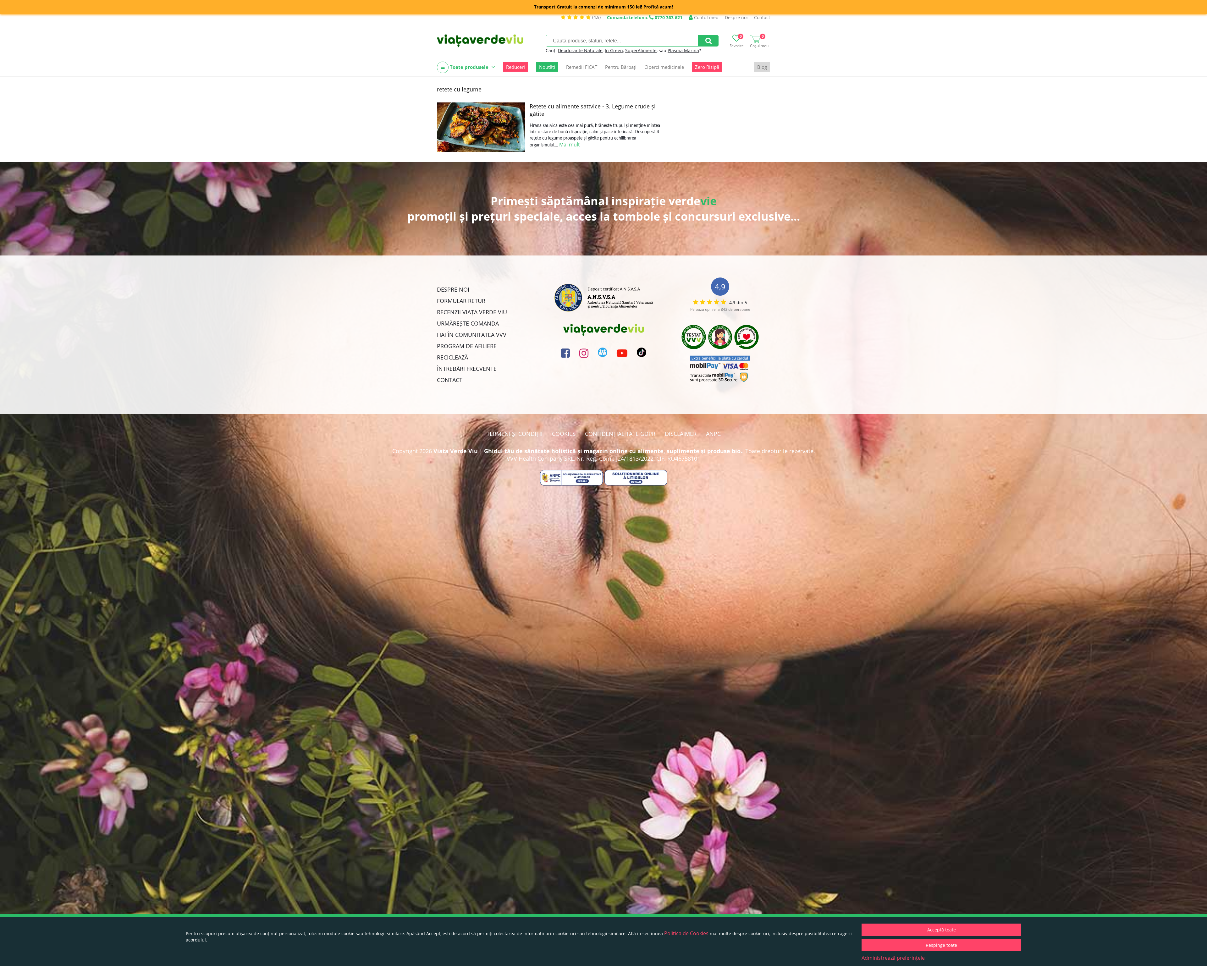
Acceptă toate (941, 930)
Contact (762, 17)
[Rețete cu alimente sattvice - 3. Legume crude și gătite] (481, 127)
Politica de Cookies (686, 933)
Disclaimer (681, 433)
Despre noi (736, 17)
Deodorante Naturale (580, 50)
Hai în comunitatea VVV (471, 334)
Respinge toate (941, 945)
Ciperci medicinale (664, 67)
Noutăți (547, 67)
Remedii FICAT (581, 67)
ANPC (713, 433)
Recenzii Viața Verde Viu (472, 312)
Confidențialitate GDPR (620, 433)
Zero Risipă (707, 67)
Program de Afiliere (467, 346)
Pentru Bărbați (621, 67)
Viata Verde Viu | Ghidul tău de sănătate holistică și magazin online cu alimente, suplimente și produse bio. (587, 451)
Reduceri (515, 67)
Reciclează (452, 357)
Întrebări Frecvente (467, 368)
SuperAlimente (641, 50)
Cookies (564, 433)
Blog (762, 67)
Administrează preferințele (893, 957)
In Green (614, 50)
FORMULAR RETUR (461, 301)
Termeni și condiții (515, 433)
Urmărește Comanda (468, 323)
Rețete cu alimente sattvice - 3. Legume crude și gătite (593, 110)
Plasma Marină (683, 50)
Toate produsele (469, 67)
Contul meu (706, 17)
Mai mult (569, 144)
